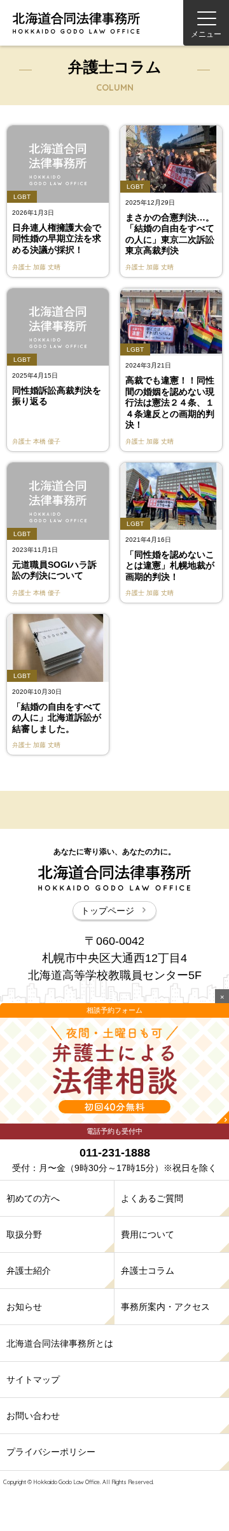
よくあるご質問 (152, 1198)
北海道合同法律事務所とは (59, 1343)
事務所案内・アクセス (165, 1307)
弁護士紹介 (28, 1270)
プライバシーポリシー (50, 1452)
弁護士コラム (147, 1270)
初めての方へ (33, 1198)
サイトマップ (33, 1379)
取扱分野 (24, 1234)
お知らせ (24, 1307)
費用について (147, 1234)
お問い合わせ (33, 1416)
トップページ (107, 911)
